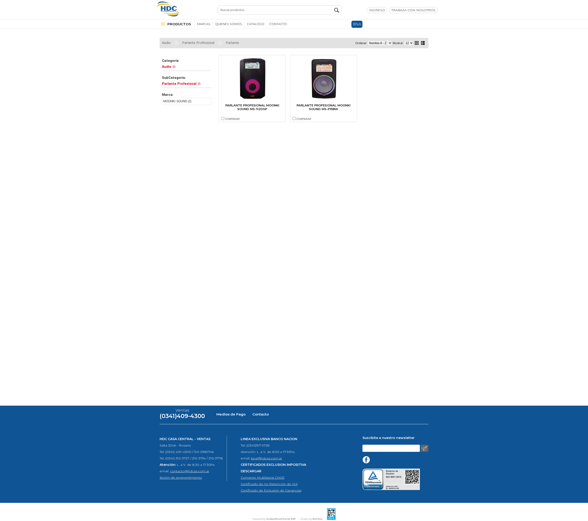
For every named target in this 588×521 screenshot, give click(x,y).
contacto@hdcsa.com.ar (189, 471)
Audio (166, 42)
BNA (357, 24)
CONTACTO (278, 24)
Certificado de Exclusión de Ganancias (271, 490)
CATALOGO (255, 24)
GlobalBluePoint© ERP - (276, 519)
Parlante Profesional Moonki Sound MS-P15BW (324, 107)
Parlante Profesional (198, 42)
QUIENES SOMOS (228, 24)
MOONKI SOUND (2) (177, 101)
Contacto (260, 414)
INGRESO (377, 10)
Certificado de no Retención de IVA (269, 484)
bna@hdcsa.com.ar (266, 458)
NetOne (311, 519)
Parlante (232, 42)
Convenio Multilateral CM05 (262, 477)
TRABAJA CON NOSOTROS (413, 10)
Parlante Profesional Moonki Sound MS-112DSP (252, 107)
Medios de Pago (231, 414)
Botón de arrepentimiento (181, 477)
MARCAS (203, 24)
